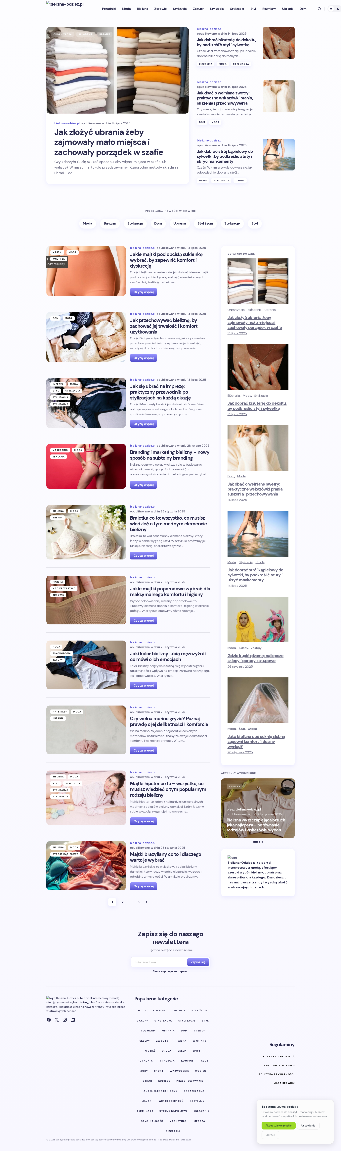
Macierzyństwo (64, 588)
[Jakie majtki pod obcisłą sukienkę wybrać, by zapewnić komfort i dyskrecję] (86, 271)
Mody (144, 1071)
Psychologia (62, 653)
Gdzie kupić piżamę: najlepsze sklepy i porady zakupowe (256, 658)
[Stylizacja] (135, 224)
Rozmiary (148, 1030)
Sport (159, 1071)
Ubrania (105, 34)
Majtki (58, 252)
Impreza (58, 384)
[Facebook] (49, 1020)
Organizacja (62, 34)
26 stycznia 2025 (240, 666)
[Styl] (255, 224)
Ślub (242, 729)
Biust (196, 1050)
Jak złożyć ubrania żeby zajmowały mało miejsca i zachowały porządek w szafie (108, 142)
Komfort (188, 1060)
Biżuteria (205, 64)
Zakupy (58, 659)
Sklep (182, 1050)
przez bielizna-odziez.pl (244, 809)
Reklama (59, 456)
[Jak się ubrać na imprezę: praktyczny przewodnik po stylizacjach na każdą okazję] (86, 403)
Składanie (85, 34)
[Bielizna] (110, 224)
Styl (56, 390)
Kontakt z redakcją (279, 1056)
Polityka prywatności (277, 1074)
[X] (57, 1020)
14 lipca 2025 (237, 333)
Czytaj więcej (144, 292)
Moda (223, 64)
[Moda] (87, 224)
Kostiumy (197, 1101)
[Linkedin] (73, 1020)
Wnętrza (59, 258)
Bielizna (58, 511)
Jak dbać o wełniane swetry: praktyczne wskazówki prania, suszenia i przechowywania (225, 98)
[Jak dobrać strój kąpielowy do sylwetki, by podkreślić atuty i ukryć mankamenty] (279, 155)
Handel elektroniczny (159, 1091)
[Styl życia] (205, 224)
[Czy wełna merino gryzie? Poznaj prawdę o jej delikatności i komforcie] (86, 730)
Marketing (60, 450)
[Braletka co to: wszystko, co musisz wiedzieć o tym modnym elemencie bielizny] (86, 532)
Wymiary (199, 1040)
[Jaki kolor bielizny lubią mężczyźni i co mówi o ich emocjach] (86, 665)
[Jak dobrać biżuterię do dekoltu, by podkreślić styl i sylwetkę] (279, 43)
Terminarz (145, 1111)
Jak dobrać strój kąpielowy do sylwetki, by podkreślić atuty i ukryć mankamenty (225, 156)
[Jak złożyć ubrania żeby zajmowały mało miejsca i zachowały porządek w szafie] (117, 70)
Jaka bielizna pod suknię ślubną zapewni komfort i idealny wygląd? (256, 741)
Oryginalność (152, 1121)
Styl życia (72, 390)
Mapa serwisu (284, 1083)
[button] (319, 9)
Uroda (240, 180)
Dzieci (147, 1080)
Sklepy (243, 648)
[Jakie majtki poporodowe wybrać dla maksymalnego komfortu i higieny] (86, 600)
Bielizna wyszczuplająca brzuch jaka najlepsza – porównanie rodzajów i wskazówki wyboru (256, 825)
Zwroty (162, 1040)
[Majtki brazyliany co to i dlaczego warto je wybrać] (86, 865)
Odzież (150, 1050)
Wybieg (200, 1071)
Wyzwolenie (179, 1071)
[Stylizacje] (232, 224)
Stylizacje (60, 404)
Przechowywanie (189, 1080)
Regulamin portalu (279, 1065)
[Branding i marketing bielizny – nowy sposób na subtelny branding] (86, 466)
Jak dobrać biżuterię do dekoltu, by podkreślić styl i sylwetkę (226, 42)
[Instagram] (65, 1020)
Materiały (60, 711)
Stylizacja (241, 64)
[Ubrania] (180, 224)
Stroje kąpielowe (65, 854)
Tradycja (167, 1060)
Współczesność (171, 1101)
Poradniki (146, 1060)
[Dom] (158, 224)
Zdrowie (58, 595)
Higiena (58, 581)
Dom (202, 122)
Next (147, 902)
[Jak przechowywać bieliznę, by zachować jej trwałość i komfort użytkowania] (86, 337)
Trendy (58, 517)
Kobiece (164, 1080)
